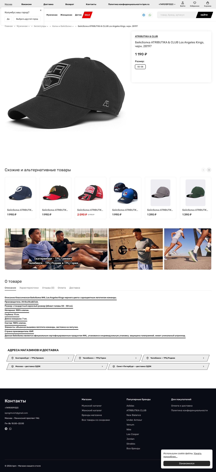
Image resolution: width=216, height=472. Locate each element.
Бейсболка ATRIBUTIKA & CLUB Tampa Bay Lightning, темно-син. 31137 (20, 210)
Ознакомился (186, 463)
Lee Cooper (133, 434)
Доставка (48, 4)
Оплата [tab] (62, 287)
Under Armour (134, 420)
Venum (130, 424)
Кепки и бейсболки (62, 26)
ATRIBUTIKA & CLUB (146, 36)
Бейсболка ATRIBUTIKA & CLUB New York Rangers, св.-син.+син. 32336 (125, 210)
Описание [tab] (10, 287)
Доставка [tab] (74, 287)
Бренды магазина (92, 415)
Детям (78, 15)
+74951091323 (166, 4)
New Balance (134, 415)
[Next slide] (209, 170)
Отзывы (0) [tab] (48, 287)
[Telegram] (143, 15)
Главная (9, 26)
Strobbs (131, 443)
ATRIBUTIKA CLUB (136, 410)
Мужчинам (51, 15)
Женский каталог (92, 410)
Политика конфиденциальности (189, 410)
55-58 (140, 66)
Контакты (91, 4)
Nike (129, 429)
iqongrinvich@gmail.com (16, 413)
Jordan (130, 438)
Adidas (130, 405)
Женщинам (66, 15)
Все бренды (133, 448)
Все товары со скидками (96, 420)
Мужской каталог (92, 405)
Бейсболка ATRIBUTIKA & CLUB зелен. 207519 (195, 210)
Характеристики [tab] (29, 287)
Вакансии (26, 4)
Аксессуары (40, 26)
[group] (66, 94)
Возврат (69, 4)
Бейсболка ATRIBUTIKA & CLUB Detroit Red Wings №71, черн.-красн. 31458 (90, 210)
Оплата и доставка (181, 405)
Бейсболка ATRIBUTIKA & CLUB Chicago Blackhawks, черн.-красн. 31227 (55, 210)
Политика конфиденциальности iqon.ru (128, 4)
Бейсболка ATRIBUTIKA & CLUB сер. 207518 (160, 210)
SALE (87, 15)
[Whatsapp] (150, 15)
